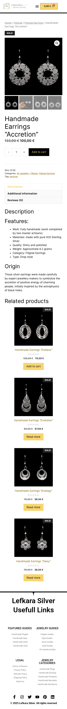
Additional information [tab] (22, 193)
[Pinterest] (45, 697)
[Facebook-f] (14, 697)
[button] (37, 6)
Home (8, 22)
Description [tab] (15, 186)
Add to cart (39, 152)
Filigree (18, 22)
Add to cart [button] (33, 366)
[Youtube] (37, 697)
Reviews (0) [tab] (15, 200)
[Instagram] (22, 697)
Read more (33, 436)
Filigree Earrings (33, 22)
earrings (14, 176)
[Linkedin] (53, 697)
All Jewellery (23, 173)
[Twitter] (30, 697)
